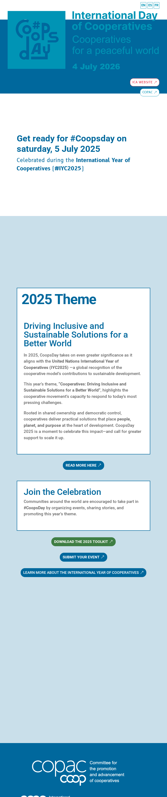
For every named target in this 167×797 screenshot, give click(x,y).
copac (147, 92)
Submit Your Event (81, 557)
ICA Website (142, 82)
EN (143, 5)
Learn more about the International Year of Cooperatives (81, 572)
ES (150, 5)
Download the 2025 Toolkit (81, 541)
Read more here (81, 465)
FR (157, 5)
